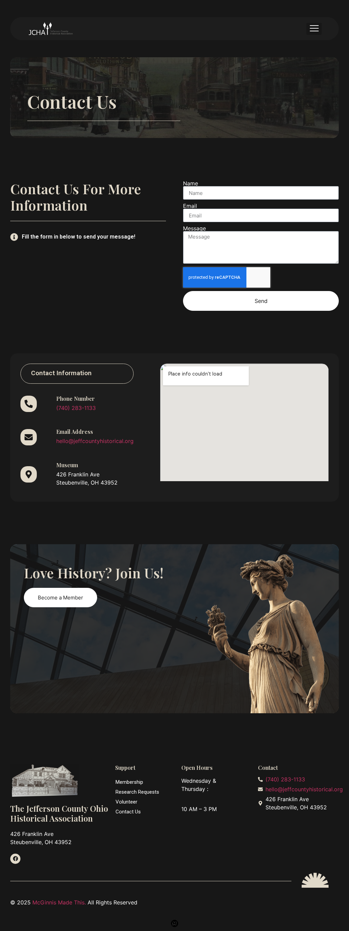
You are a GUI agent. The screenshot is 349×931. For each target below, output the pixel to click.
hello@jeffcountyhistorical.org (95, 441)
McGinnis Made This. (60, 902)
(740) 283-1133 (76, 408)
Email (190, 206)
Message (194, 228)
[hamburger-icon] (314, 29)
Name (190, 183)
